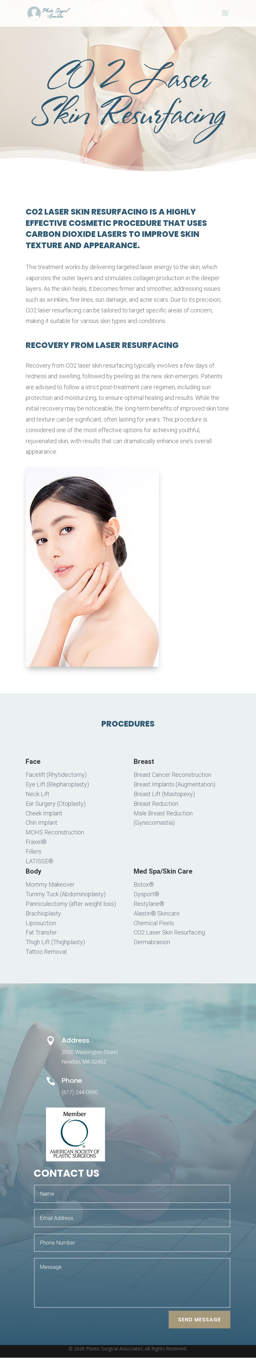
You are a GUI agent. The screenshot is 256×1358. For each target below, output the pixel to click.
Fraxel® (36, 841)
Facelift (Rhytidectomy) (56, 774)
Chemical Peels (154, 923)
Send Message (199, 1319)
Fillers (33, 851)
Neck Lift (37, 793)
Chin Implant (41, 822)
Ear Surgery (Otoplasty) (56, 803)
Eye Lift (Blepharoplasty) (57, 784)
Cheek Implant (44, 813)
